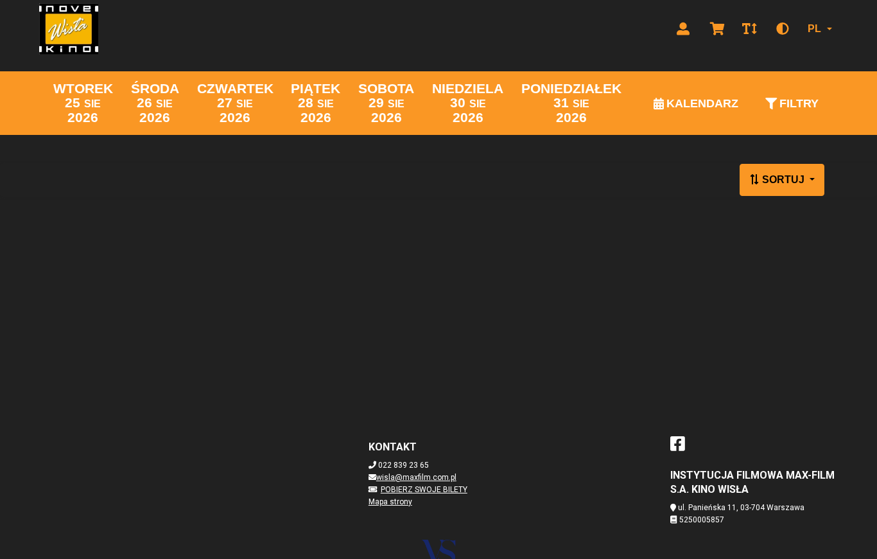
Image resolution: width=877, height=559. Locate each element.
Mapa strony (390, 501)
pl (814, 28)
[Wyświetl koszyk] (717, 29)
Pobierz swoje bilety (424, 489)
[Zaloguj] (683, 29)
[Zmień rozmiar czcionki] (749, 29)
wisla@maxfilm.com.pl (416, 477)
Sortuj (783, 179)
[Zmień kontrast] (782, 29)
